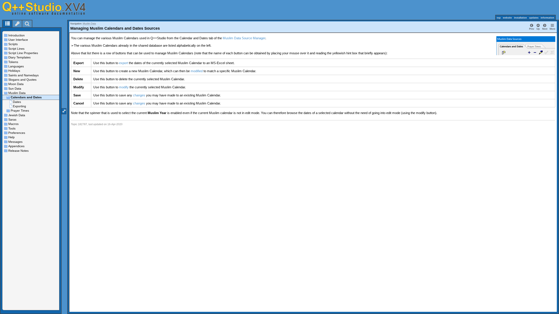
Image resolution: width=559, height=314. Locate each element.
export (123, 63)
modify (124, 87)
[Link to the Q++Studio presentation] (48, 8)
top (499, 17)
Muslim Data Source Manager (244, 38)
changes (139, 95)
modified (197, 71)
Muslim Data (89, 23)
